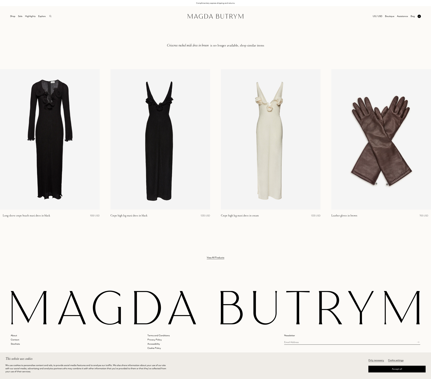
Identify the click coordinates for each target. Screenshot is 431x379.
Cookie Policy (154, 348)
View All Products (215, 257)
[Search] (50, 16)
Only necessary (376, 360)
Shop (12, 16)
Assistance (402, 16)
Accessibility (153, 343)
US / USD (377, 16)
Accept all (397, 369)
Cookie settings (396, 360)
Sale (20, 16)
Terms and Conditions (158, 335)
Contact (15, 339)
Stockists (15, 343)
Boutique (389, 16)
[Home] (215, 16)
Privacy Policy (154, 339)
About (14, 335)
